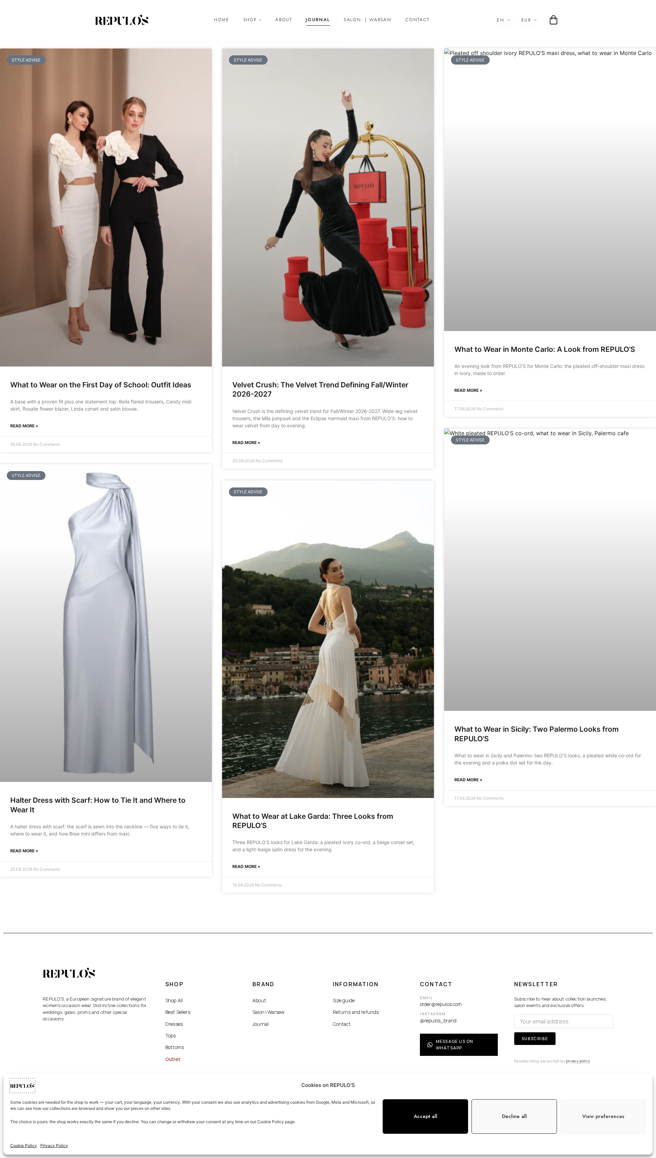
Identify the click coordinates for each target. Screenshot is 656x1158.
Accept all (425, 1116)
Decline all (514, 1116)
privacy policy (323, 570)
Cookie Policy (23, 1145)
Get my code (328, 551)
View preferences (603, 1116)
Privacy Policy (54, 1145)
